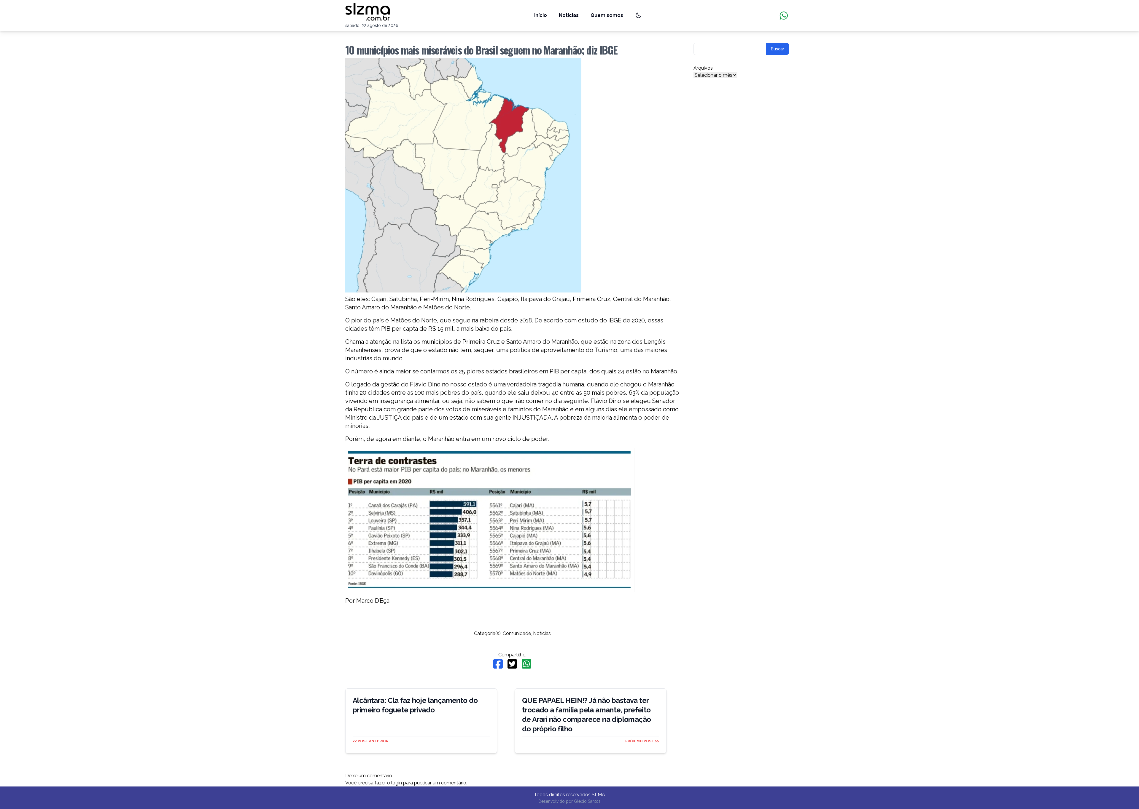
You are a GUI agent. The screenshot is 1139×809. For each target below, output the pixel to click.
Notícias (569, 15)
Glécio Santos (587, 801)
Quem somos (607, 15)
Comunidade (517, 633)
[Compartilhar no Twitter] (512, 663)
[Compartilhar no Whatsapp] (526, 663)
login (396, 783)
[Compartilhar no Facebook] (498, 663)
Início (540, 15)
